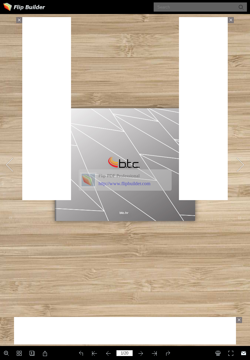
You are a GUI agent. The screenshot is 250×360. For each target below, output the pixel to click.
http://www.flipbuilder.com (124, 183)
